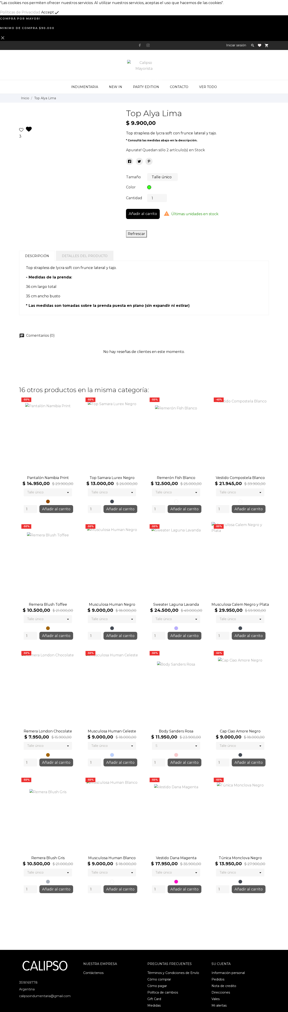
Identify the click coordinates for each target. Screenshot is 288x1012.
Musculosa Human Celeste (112, 731)
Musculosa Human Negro (112, 604)
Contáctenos (93, 973)
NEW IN (115, 87)
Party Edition (148, 84)
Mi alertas (219, 1005)
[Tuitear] (139, 161)
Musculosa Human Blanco (112, 858)
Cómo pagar (157, 986)
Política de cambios (162, 992)
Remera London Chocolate (48, 731)
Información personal (228, 973)
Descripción (37, 256)
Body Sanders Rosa (176, 731)
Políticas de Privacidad (20, 12)
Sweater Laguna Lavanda (176, 604)
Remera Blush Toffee (48, 604)
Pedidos (218, 979)
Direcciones (221, 992)
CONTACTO (179, 87)
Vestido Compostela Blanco (240, 478)
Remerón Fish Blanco (176, 478)
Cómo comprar (159, 979)
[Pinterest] (149, 161)
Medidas (154, 1005)
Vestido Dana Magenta (176, 858)
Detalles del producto (85, 256)
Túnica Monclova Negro (240, 858)
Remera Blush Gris (48, 858)
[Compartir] (129, 161)
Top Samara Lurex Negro (112, 478)
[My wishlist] (259, 45)
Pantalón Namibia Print (48, 478)
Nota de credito (224, 986)
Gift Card (154, 999)
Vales (216, 999)
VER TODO (208, 87)
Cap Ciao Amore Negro (240, 731)
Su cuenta (221, 964)
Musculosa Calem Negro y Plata (240, 604)
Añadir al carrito (143, 214)
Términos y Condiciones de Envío (173, 973)
